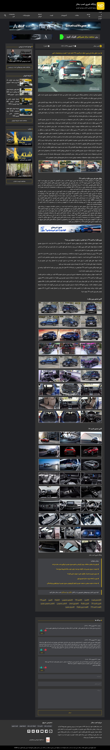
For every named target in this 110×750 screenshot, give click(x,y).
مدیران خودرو (69, 607)
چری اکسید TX (96, 603)
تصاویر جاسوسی (67, 600)
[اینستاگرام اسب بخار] (50, 731)
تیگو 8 (57, 600)
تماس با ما (40, 726)
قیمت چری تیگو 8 (82, 607)
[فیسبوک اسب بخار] (37, 731)
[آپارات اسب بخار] (33, 731)
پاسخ (42, 633)
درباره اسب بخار (48, 726)
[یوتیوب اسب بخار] (41, 731)
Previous (30, 56)
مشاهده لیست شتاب (19, 181)
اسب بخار (97, 46)
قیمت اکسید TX (95, 607)
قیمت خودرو (15, 726)
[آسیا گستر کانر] (32, 36)
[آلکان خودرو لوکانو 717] (55, 26)
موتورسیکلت (26, 15)
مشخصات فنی (12, 15)
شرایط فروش (40, 15)
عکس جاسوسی (61, 603)
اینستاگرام (64, 592)
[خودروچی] (80, 36)
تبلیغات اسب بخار (32, 726)
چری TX (42, 600)
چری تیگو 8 (84, 603)
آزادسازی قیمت (96, 600)
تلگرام (70, 592)
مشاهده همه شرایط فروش (19, 121)
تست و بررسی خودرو (100, 15)
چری (50, 600)
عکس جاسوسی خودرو (47, 603)
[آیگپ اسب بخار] (28, 731)
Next (8, 56)
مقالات (77, 15)
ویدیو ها (88, 15)
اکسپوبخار (64, 15)
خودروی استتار (73, 603)
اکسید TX (78, 600)
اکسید (86, 600)
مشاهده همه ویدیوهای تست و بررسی (19, 67)
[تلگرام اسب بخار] (70, 228)
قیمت (51, 15)
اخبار (46, 46)
